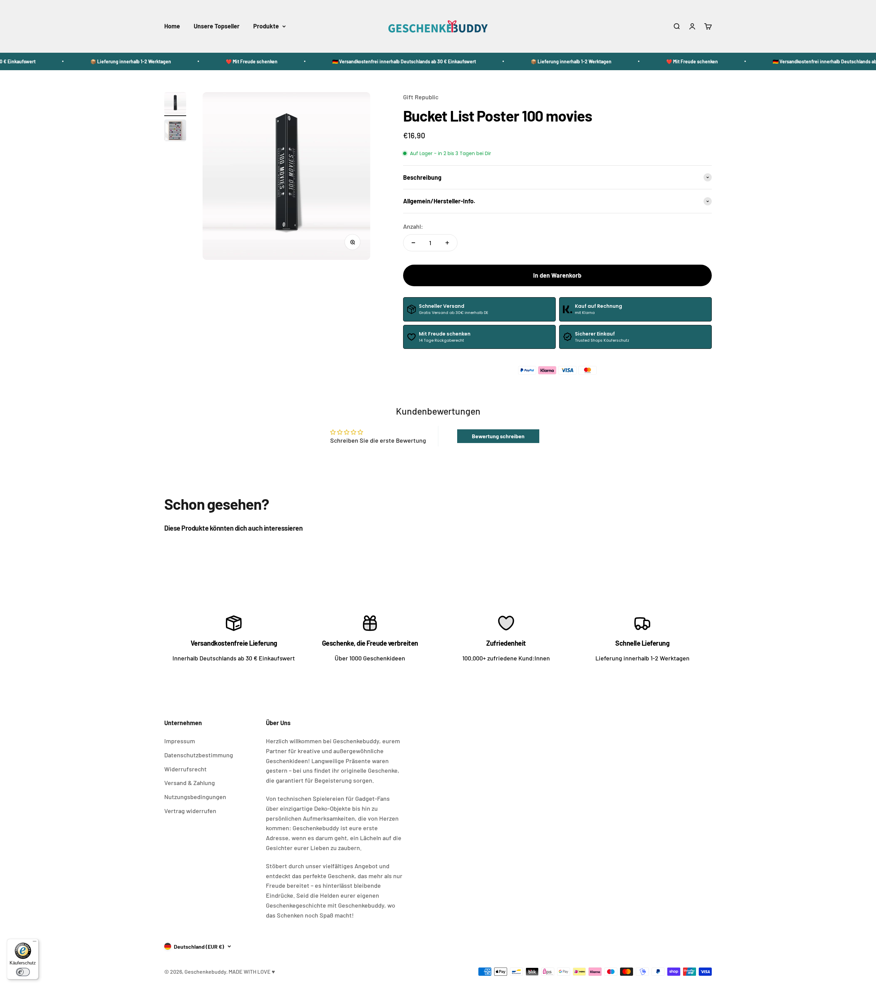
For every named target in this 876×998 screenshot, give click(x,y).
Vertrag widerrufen (190, 810)
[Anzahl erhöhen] (447, 243)
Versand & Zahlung (189, 782)
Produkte (266, 26)
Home (172, 26)
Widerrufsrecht (185, 769)
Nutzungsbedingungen (195, 796)
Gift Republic (420, 97)
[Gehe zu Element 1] (175, 104)
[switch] (23, 972)
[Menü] (34, 943)
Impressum (179, 741)
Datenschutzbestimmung (198, 755)
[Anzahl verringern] (413, 243)
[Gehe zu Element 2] (175, 131)
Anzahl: (413, 226)
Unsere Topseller (217, 26)
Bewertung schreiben (498, 436)
